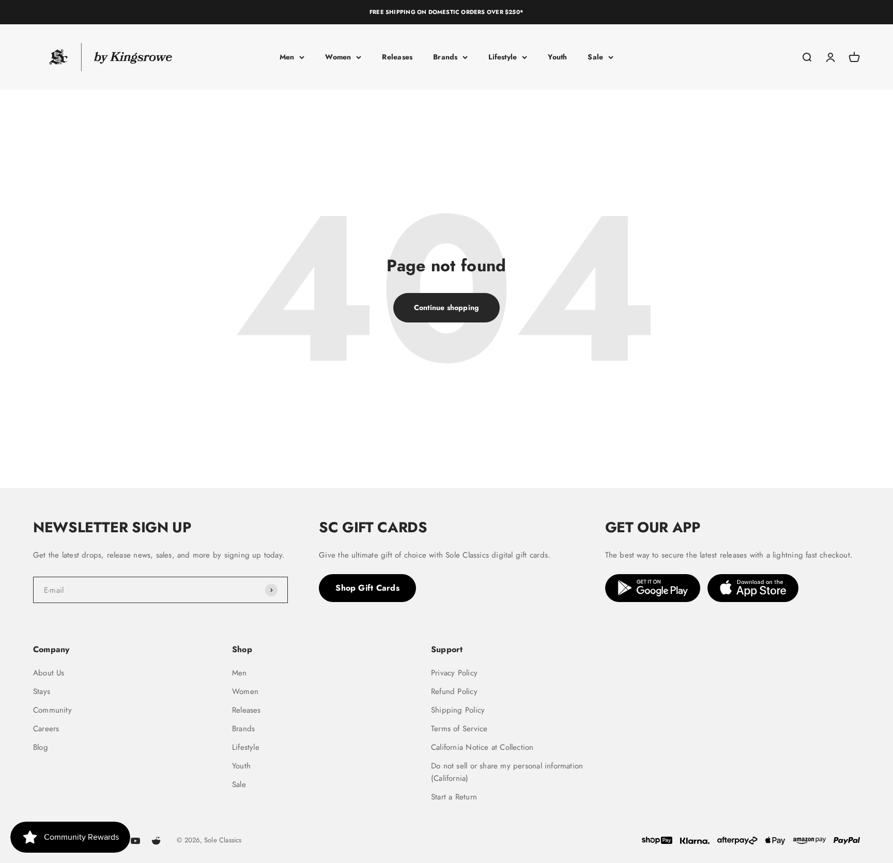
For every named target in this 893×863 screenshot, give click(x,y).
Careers (46, 728)
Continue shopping (447, 307)
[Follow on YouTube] (135, 841)
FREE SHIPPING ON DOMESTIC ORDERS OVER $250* (446, 12)
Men (287, 57)
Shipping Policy (458, 710)
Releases (397, 57)
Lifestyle (502, 57)
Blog (40, 747)
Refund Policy (454, 691)
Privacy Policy (454, 673)
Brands (445, 57)
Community (52, 710)
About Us (49, 673)
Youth (557, 57)
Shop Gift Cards (367, 588)
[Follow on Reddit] (156, 841)
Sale (595, 57)
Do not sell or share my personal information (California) (507, 772)
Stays (41, 691)
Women (338, 57)
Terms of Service (459, 728)
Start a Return (454, 797)
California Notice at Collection (482, 747)
